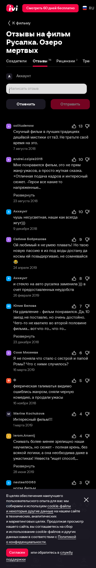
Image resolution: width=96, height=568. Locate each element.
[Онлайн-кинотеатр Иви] (13, 8)
